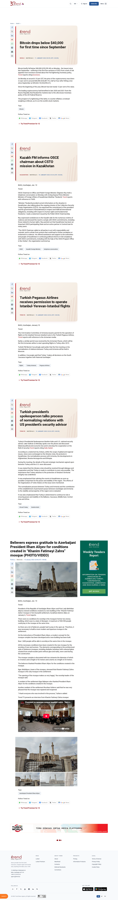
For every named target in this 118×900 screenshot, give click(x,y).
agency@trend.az (15, 876)
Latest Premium (40, 861)
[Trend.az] (17, 4)
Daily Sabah (48, 448)
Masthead (57, 861)
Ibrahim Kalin (35, 507)
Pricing (75, 859)
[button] (12, 27)
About (56, 859)
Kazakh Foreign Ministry (33, 249)
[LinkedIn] (33, 889)
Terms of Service (96, 859)
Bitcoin (21, 109)
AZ (102, 896)
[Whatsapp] (12, 889)
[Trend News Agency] (16, 857)
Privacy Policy (96, 861)
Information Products (79, 861)
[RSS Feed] (37, 889)
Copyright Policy (96, 864)
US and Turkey (23, 507)
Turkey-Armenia (31, 365)
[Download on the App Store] (87, 889)
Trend (20, 75)
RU (105, 896)
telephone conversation (51, 249)
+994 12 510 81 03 (16, 874)
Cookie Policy (95, 867)
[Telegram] (29, 889)
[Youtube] (25, 889)
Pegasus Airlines (45, 365)
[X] (20, 889)
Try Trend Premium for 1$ (30, 124)
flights (21, 365)
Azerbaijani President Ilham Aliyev (29, 793)
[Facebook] (16, 889)
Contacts (57, 864)
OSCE (21, 249)
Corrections (57, 870)
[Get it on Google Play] (100, 889)
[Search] (70, 4)
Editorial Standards (59, 867)
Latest (37, 859)
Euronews (36, 75)
